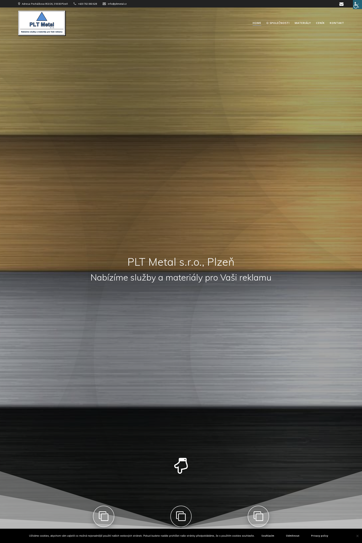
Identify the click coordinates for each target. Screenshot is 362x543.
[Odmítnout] (357, 536)
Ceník (320, 23)
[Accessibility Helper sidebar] (357, 4)
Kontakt (337, 23)
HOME (257, 23)
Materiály (303, 23)
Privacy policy (319, 535)
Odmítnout (293, 535)
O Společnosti (278, 23)
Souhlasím (268, 535)
